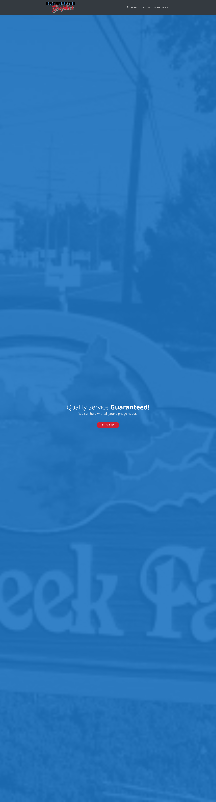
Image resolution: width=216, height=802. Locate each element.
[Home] (60, 7)
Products (135, 7)
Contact (165, 7)
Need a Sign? (108, 425)
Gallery (157, 7)
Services (146, 7)
